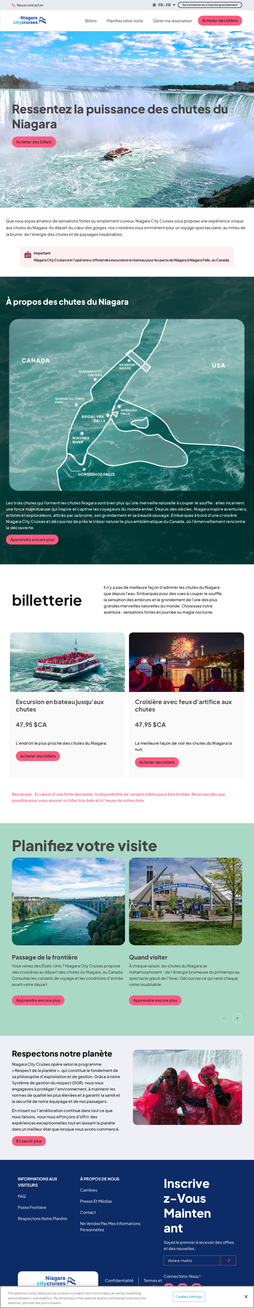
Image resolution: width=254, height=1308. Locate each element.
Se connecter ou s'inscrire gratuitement (210, 5)
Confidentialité (119, 1280)
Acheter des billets (220, 20)
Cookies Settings (188, 1296)
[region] (127, 1297)
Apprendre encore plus (32, 539)
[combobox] (163, 4)
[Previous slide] (224, 1018)
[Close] (246, 1296)
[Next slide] (237, 1018)
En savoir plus (29, 1141)
